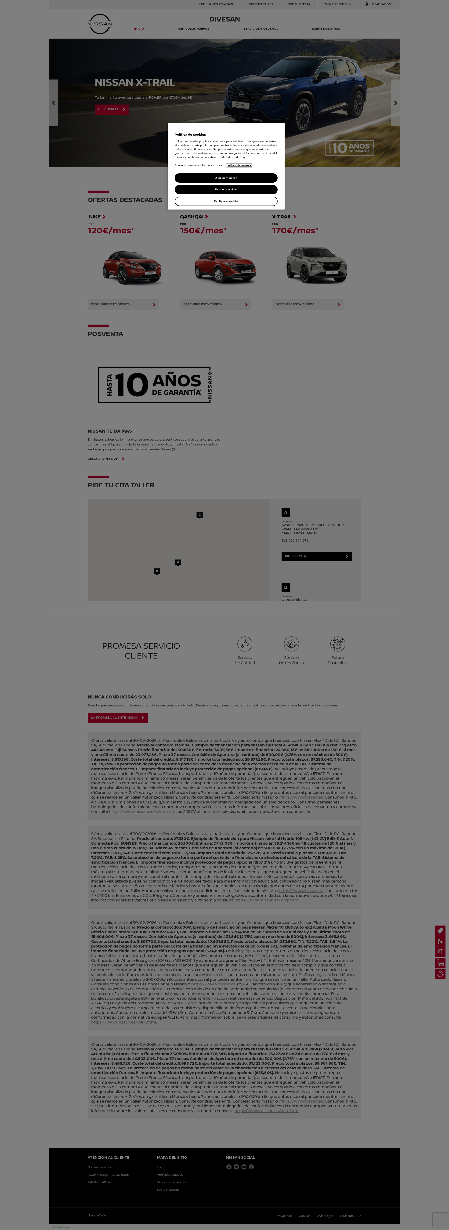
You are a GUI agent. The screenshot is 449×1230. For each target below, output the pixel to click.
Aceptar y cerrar (226, 177)
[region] (226, 166)
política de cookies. (239, 165)
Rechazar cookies (226, 189)
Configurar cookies (226, 201)
